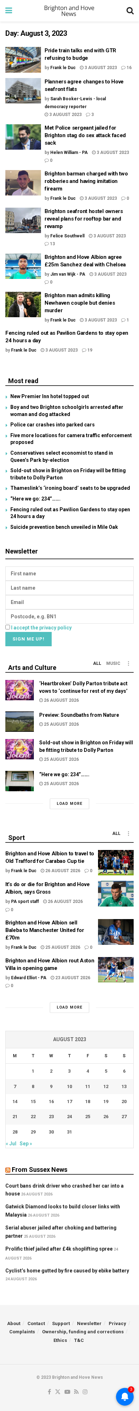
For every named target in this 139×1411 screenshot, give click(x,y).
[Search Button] (130, 10)
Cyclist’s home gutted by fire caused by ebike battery (67, 1271)
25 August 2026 (61, 724)
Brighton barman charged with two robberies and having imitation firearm (86, 181)
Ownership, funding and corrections (83, 1331)
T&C (79, 1340)
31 (69, 1132)
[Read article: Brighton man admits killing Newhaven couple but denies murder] (23, 305)
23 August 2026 (72, 977)
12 (105, 1086)
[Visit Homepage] (69, 11)
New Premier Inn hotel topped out (49, 396)
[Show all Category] (128, 663)
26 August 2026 (61, 700)
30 (51, 1132)
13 (52, 243)
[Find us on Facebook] (49, 1392)
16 (128, 67)
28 (14, 1132)
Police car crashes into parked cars (52, 424)
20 (124, 1101)
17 (69, 1101)
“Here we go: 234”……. (35, 499)
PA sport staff (25, 901)
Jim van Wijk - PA (67, 274)
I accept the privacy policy (41, 627)
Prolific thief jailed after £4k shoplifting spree (59, 1249)
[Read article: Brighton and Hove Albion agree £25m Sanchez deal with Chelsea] (23, 266)
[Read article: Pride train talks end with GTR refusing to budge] (23, 60)
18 (87, 1101)
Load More (69, 803)
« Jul (11, 1143)
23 (51, 1116)
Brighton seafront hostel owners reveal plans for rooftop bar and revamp (84, 218)
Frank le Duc (63, 67)
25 (87, 1116)
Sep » (26, 1143)
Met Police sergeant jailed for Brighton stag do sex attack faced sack (85, 135)
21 (14, 1116)
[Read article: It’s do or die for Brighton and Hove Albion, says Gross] (116, 894)
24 (69, 1116)
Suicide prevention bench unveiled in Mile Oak (64, 527)
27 (124, 1116)
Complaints (22, 1331)
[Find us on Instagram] (85, 1392)
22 (33, 1116)
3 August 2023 (100, 67)
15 (33, 1101)
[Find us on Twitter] (58, 1392)
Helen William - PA (69, 152)
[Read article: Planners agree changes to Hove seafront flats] (23, 91)
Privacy (117, 1323)
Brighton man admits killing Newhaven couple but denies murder (80, 303)
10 (69, 1086)
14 (14, 1101)
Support (61, 1323)
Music (113, 663)
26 (105, 1116)
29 (33, 1132)
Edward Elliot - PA (28, 977)
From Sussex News (39, 1169)
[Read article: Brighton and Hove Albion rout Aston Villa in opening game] (116, 970)
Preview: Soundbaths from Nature (79, 715)
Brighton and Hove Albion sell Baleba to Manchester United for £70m (44, 930)
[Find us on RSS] (76, 1392)
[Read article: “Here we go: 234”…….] (19, 781)
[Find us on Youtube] (67, 1392)
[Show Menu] (8, 10)
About (13, 1323)
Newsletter (89, 1323)
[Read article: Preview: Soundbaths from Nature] (19, 721)
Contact (36, 1323)
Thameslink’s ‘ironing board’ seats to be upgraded (70, 488)
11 (87, 1086)
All (97, 663)
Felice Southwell (67, 235)
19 (89, 350)
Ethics (60, 1340)
